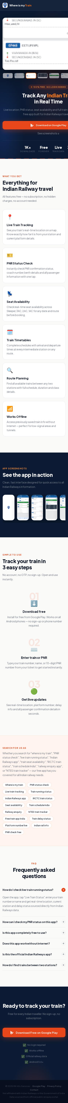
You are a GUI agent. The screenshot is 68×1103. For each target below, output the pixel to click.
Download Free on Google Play (37, 1032)
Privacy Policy (54, 1086)
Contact (34, 1089)
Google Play (38, 1086)
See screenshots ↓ (48, 133)
